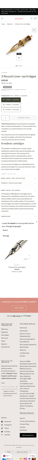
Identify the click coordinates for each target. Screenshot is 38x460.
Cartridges (5, 335)
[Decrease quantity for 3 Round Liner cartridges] (2, 117)
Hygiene (4, 344)
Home (3, 24)
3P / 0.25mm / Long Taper (11, 99)
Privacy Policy (24, 424)
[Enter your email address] (16, 386)
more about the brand (10, 190)
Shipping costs (5, 89)
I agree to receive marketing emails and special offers (10, 393)
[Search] (31, 18)
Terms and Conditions (27, 421)
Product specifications (11, 183)
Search (22, 418)
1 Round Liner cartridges (17, 267)
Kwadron (10, 24)
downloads (6, 216)
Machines (4, 329)
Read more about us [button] (27, 413)
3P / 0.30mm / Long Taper (11, 104)
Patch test (23, 328)
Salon (3, 341)
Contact (22, 356)
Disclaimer (23, 430)
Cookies (22, 427)
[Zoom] (34, 30)
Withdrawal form (28, 435)
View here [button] (19, 308)
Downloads (23, 331)
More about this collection (13, 178)
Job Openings (24, 353)
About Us (23, 350)
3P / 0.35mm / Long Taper (11, 109)
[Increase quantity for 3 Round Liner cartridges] (8, 117)
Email (3, 383)
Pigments (4, 332)
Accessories (5, 347)
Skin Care (4, 338)
